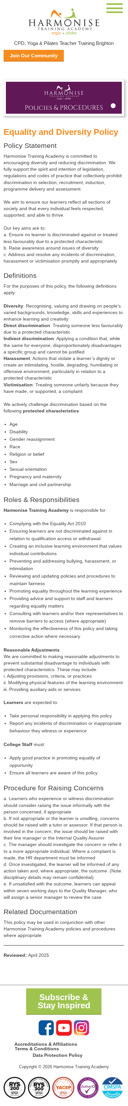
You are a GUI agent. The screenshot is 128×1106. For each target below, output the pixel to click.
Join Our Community (34, 55)
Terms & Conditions (37, 1048)
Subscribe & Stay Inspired (64, 1001)
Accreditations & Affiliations (45, 1044)
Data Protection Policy (57, 1055)
